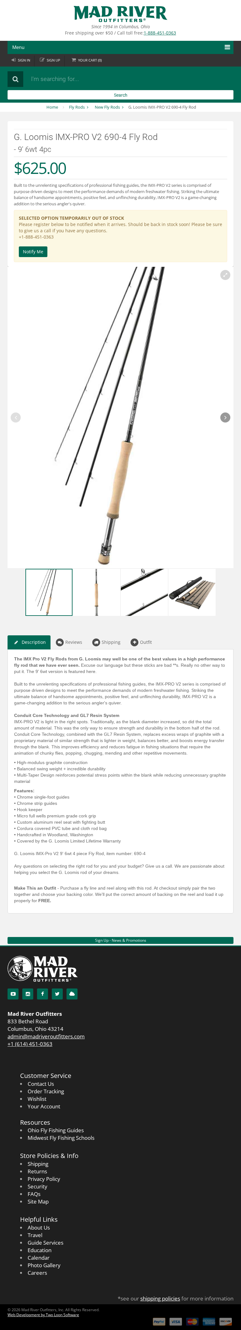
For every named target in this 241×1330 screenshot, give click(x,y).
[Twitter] (57, 993)
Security (37, 1186)
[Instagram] (27, 993)
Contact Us (41, 1083)
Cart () (90, 60)
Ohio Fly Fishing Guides (56, 1130)
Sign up (53, 60)
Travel (35, 1235)
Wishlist (37, 1098)
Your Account (44, 1106)
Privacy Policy (44, 1178)
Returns (37, 1171)
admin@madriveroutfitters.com (46, 1036)
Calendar (39, 1257)
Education (39, 1250)
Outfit (146, 642)
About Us (39, 1227)
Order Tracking (46, 1091)
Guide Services (45, 1242)
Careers (37, 1272)
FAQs (34, 1194)
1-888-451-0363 (160, 33)
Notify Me (33, 252)
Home (52, 107)
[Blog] (72, 993)
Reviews (73, 642)
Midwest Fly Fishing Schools (61, 1137)
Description (34, 642)
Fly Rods (77, 107)
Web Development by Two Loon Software (43, 1314)
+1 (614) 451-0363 (30, 1043)
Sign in (24, 60)
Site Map (38, 1201)
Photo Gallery (44, 1265)
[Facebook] (42, 993)
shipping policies (160, 1298)
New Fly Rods (107, 107)
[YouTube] (13, 993)
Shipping (111, 642)
